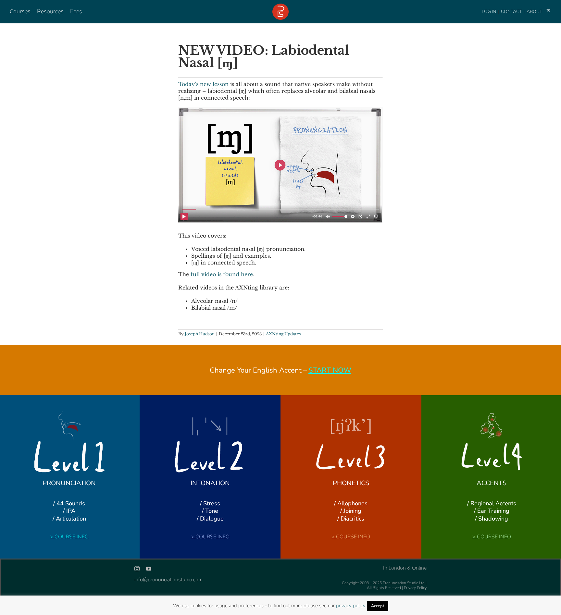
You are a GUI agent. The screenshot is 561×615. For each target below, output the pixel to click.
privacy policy (351, 605)
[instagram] (137, 568)
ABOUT (535, 11)
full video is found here (222, 274)
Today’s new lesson (203, 84)
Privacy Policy (415, 587)
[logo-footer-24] (280, 6)
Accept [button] (377, 606)
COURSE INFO (72, 536)
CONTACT (512, 11)
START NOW (329, 370)
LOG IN (489, 11)
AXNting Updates (283, 333)
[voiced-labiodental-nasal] (280, 110)
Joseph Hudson (200, 333)
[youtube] (148, 568)
